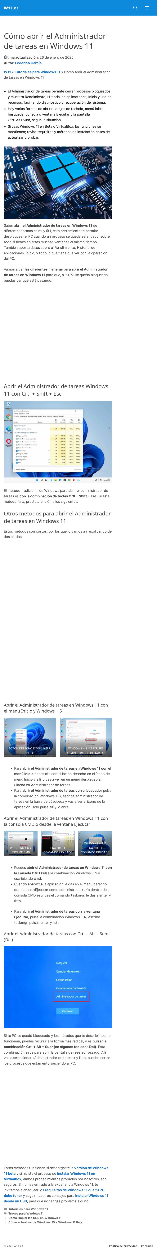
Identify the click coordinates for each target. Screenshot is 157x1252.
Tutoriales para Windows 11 (37, 72)
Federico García (28, 63)
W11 (7, 72)
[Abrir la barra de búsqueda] (135, 8)
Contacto (147, 1246)
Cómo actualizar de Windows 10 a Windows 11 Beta (45, 1222)
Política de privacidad (123, 1246)
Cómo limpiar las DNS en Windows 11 (34, 1218)
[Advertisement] (58, 315)
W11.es (11, 8)
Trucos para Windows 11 (25, 1213)
